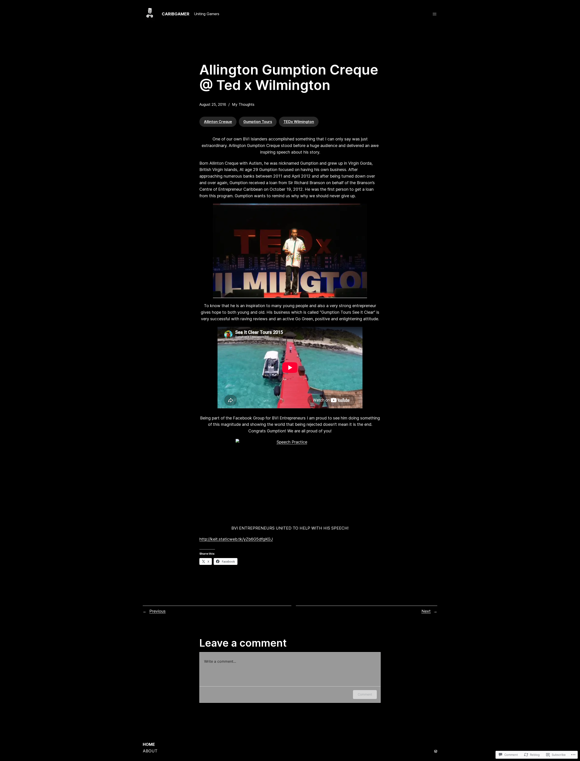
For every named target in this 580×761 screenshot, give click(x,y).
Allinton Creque (218, 121)
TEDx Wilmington (298, 121)
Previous (157, 611)
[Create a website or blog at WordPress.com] (435, 751)
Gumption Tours (257, 121)
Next (426, 611)
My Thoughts (243, 104)
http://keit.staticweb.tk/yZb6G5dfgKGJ (236, 539)
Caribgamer (175, 14)
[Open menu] (434, 14)
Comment (365, 694)
